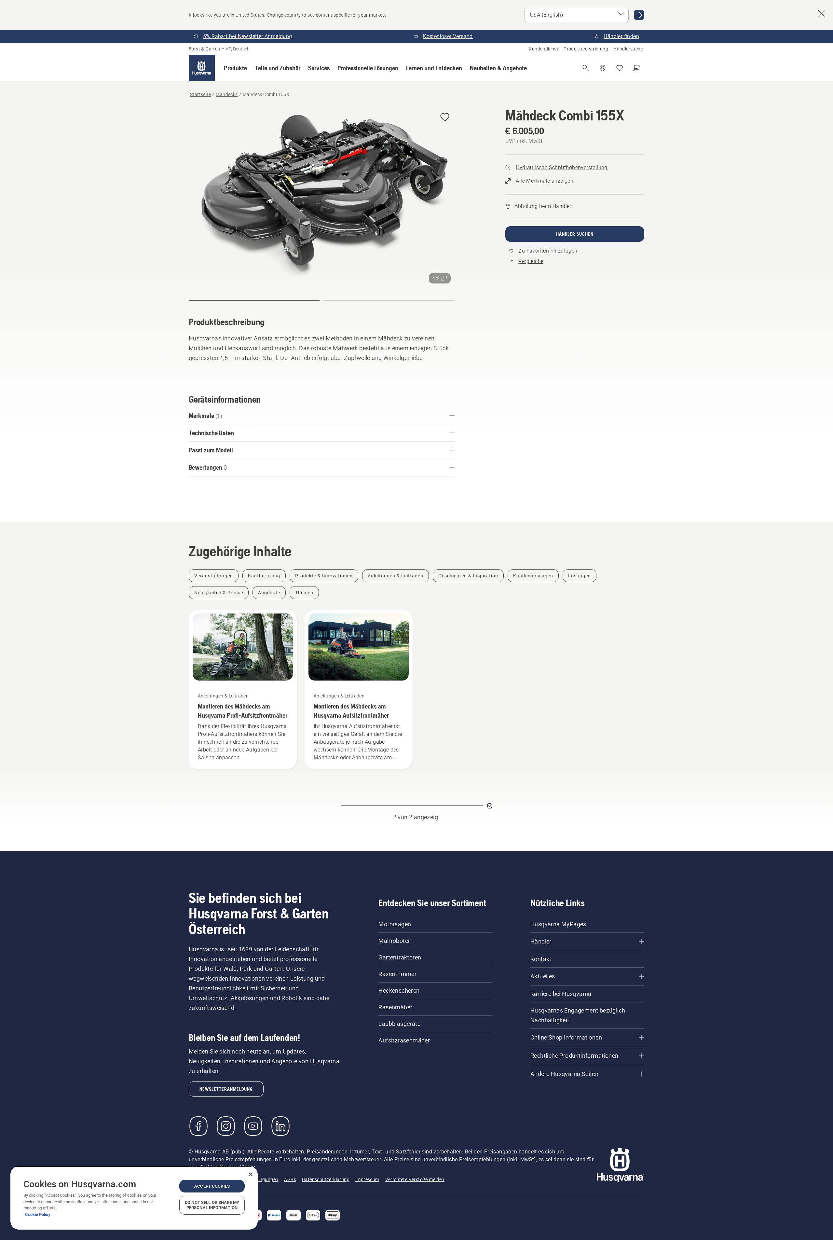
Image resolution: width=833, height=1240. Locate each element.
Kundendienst (543, 48)
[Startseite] (202, 68)
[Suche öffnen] (586, 68)
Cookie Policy (37, 1214)
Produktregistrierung (586, 48)
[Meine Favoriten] (619, 68)
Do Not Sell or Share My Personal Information (212, 1205)
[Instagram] (226, 1126)
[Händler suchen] (602, 68)
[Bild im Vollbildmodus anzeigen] (322, 197)
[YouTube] (253, 1126)
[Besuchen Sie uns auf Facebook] (198, 1126)
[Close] (250, 1174)
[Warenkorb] (636, 68)
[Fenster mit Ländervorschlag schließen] (821, 13)
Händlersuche (628, 48)
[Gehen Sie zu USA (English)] (639, 15)
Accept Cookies (212, 1186)
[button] (235, 68)
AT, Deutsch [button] (237, 48)
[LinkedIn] (280, 1126)
